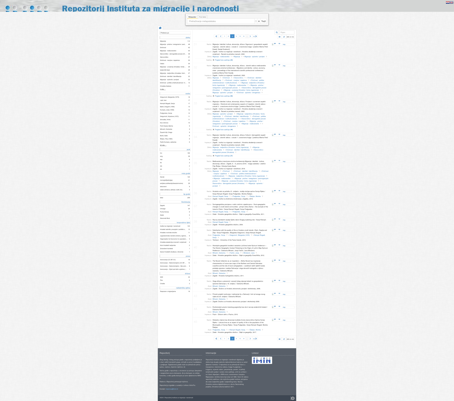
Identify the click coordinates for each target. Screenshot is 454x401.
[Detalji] (275, 43)
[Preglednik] (279, 43)
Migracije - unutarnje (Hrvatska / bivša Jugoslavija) (241, 90)
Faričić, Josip (234, 253)
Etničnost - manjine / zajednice (236, 80)
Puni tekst (202, 17)
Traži (263, 21)
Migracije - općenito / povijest (254, 56)
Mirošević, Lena (249, 253)
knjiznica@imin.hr (172, 389)
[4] (250, 36)
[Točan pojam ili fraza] (255, 21)
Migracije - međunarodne (221, 56)
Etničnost (226, 78)
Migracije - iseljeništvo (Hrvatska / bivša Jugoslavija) (231, 147)
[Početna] (160, 28)
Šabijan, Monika (255, 196)
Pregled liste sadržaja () (224, 60)
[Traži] (277, 32)
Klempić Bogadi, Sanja (220, 196)
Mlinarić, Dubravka (219, 253)
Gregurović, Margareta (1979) (240, 235)
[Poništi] (259, 21)
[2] (221, 36)
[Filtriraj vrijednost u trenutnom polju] (231, 56)
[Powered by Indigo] (292, 398)
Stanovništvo (238, 78)
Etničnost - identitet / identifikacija (237, 116)
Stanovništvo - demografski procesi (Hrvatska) (228, 183)
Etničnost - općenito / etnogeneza (248, 92)
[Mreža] (279, 37)
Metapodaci (192, 17)
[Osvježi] (284, 37)
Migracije (237, 56)
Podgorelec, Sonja (239, 196)
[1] (216, 36)
